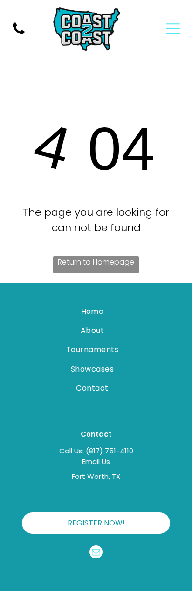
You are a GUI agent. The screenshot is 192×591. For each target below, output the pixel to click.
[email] (96, 553)
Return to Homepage (96, 262)
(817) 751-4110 (109, 451)
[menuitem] (92, 310)
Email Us (96, 461)
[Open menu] (173, 29)
